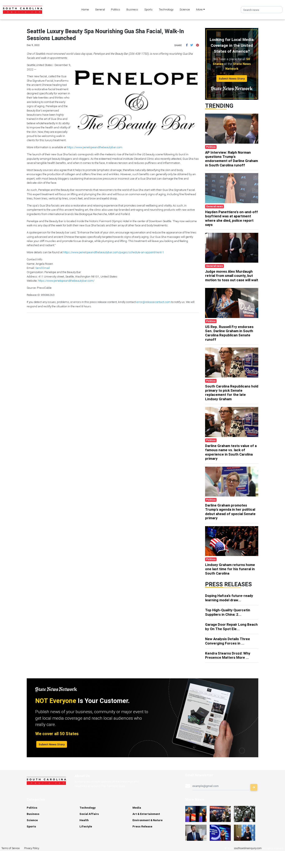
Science (185, 9)
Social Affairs (89, 814)
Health (84, 820)
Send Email (42, 268)
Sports (148, 9)
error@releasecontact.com (153, 302)
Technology (166, 9)
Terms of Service (10, 848)
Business (132, 9)
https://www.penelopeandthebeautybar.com (94, 147)
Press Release (142, 826)
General (100, 9)
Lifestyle (85, 826)
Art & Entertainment (146, 814)
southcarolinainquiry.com (248, 848)
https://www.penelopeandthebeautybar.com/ (66, 280)
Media (136, 807)
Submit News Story (232, 78)
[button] (187, 45)
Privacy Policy (31, 848)
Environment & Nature (147, 820)
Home (85, 9)
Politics (115, 9)
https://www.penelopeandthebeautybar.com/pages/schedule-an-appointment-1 (113, 252)
